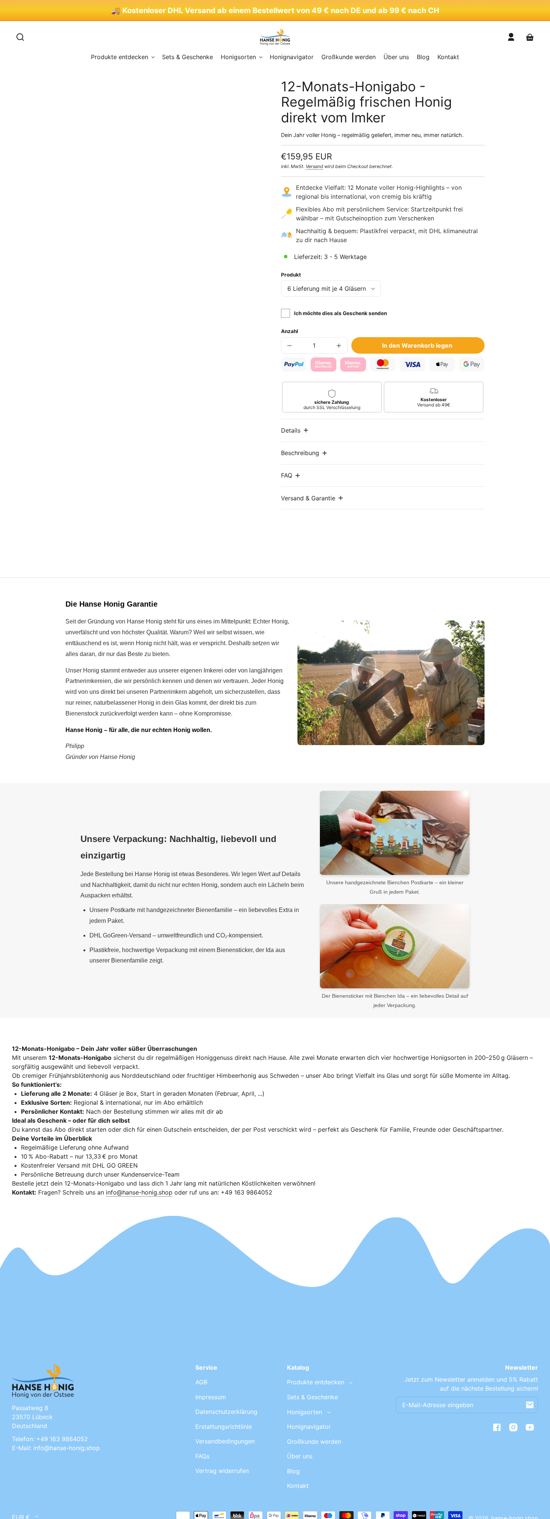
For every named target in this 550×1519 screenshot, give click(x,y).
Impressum (210, 1397)
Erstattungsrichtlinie (223, 1426)
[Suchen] (20, 37)
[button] (295, 430)
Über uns (299, 1456)
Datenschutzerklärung (226, 1411)
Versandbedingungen (225, 1441)
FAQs (202, 1456)
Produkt (291, 275)
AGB (201, 1382)
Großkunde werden (314, 1441)
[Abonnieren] (530, 1405)
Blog (293, 1471)
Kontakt (298, 1485)
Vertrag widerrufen (222, 1470)
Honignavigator (309, 1426)
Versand (314, 166)
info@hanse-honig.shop (139, 1192)
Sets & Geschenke (312, 1397)
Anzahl (289, 331)
